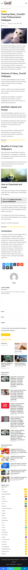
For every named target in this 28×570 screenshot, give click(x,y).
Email (3, 317)
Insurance (4, 541)
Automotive (5, 534)
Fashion (4, 530)
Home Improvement (7, 508)
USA (3, 489)
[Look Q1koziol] (21, 346)
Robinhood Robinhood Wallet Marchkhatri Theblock (6, 365)
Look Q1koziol (18, 351)
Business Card (5, 551)
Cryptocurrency (6, 539)
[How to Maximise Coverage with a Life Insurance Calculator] (5, 479)
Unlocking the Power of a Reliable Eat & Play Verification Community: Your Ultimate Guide (18, 451)
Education (4, 544)
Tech (3, 503)
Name (3, 311)
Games (3, 537)
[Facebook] (3, 264)
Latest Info (8, 8)
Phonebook (4, 491)
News (3, 515)
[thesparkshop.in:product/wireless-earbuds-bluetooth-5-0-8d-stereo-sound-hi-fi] (5, 472)
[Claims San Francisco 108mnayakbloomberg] (21, 358)
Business (4, 506)
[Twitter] (7, 264)
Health (3, 510)
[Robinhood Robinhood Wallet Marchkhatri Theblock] (7, 358)
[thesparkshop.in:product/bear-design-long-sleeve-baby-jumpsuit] (5, 458)
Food (3, 525)
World (3, 496)
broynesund (4, 343)
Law (3, 522)
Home (3, 8)
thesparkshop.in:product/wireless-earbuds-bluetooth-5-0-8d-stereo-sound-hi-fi (18, 471)
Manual (4, 513)
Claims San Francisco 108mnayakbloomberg (20, 364)
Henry (4, 23)
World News (13, 564)
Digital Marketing (6, 549)
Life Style (4, 518)
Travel (3, 527)
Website (3, 322)
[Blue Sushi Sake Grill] (8, 3)
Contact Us (19, 564)
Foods (3, 499)
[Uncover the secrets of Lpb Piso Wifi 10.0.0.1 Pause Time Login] (5, 465)
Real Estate (4, 532)
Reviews (4, 553)
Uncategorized (5, 546)
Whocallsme (5, 520)
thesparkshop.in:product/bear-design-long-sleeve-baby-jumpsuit (18, 458)
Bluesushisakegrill (6, 494)
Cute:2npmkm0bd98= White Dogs (16, 226)
